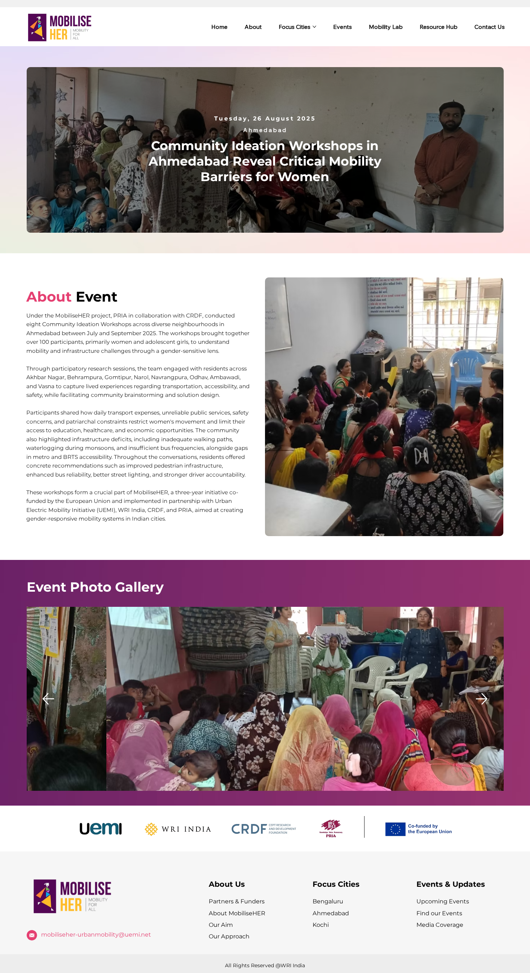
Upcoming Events (442, 901)
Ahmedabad (331, 913)
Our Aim (221, 924)
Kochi (321, 924)
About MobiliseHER (237, 913)
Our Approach (229, 936)
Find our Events (439, 913)
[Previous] (48, 699)
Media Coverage (439, 924)
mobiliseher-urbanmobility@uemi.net (96, 934)
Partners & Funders (237, 901)
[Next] (481, 699)
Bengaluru (328, 901)
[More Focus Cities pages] (314, 27)
